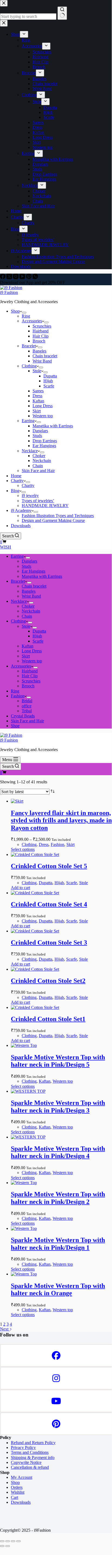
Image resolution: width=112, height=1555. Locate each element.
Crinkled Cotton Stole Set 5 (49, 866)
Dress (37, 395)
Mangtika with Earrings (53, 426)
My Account (21, 1477)
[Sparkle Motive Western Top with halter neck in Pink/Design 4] (28, 1137)
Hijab (48, 381)
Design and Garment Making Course (53, 520)
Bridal (27, 700)
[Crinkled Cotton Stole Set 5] (35, 854)
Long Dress (43, 405)
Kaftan (38, 401)
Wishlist (17, 1492)
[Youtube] (55, 1401)
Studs (37, 435)
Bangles (39, 351)
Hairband (41, 331)
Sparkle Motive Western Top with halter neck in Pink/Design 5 (58, 1061)
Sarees (38, 391)
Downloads (21, 525)
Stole (37, 370)
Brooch (39, 341)
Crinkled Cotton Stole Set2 (48, 980)
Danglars (40, 430)
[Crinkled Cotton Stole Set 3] (35, 931)
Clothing (29, 366)
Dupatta (50, 376)
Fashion (17, 696)
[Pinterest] (29, 277)
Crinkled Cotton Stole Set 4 (49, 904)
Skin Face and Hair (38, 470)
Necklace (30, 450)
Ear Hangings (44, 445)
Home (16, 475)
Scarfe (48, 386)
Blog (15, 490)
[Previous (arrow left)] (2, 1546)
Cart (14, 1497)
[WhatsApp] (35, 277)
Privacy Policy (23, 1447)
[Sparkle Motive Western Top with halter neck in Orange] (24, 1274)
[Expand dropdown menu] (24, 312)
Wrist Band (42, 361)
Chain (38, 465)
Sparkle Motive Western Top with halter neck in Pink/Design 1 (58, 1243)
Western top (43, 415)
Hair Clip (41, 336)
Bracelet (29, 346)
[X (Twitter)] (10, 277)
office (26, 706)
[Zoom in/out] (2, 1541)
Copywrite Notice (26, 1462)
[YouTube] (23, 277)
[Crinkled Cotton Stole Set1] (35, 1007)
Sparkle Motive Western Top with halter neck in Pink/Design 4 (58, 1152)
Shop (15, 311)
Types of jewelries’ (38, 500)
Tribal (27, 710)
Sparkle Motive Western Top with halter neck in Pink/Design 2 (58, 1198)
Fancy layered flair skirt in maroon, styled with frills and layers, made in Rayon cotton (61, 820)
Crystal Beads (23, 716)
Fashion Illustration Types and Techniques (58, 515)
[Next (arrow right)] (7, 1546)
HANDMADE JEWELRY (45, 505)
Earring (28, 420)
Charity (17, 480)
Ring (26, 316)
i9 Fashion (9, 292)
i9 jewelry (30, 495)
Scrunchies (42, 326)
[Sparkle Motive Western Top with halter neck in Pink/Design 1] (24, 1228)
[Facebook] (3, 277)
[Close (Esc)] (18, 1541)
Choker (39, 455)
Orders (17, 1487)
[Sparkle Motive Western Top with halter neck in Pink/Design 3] (28, 1091)
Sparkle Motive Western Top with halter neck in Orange (58, 1289)
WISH (5, 547)
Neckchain (42, 460)
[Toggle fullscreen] (7, 1541)
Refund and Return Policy (33, 1442)
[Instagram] (16, 277)
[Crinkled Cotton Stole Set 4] (35, 892)
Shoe (15, 725)
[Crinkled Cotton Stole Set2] (35, 969)
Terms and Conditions (30, 1452)
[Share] (13, 1541)
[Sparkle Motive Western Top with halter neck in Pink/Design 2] (24, 1182)
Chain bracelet (45, 356)
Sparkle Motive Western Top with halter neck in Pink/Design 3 (58, 1106)
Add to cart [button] (20, 887)
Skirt (37, 411)
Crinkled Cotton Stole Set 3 (49, 942)
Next (4, 1329)
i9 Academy (21, 510)
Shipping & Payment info (33, 1457)
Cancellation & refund (30, 1467)
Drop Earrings (45, 440)
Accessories (32, 321)
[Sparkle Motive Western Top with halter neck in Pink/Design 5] (24, 1045)
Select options (23, 849)
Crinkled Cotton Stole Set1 (48, 1018)
